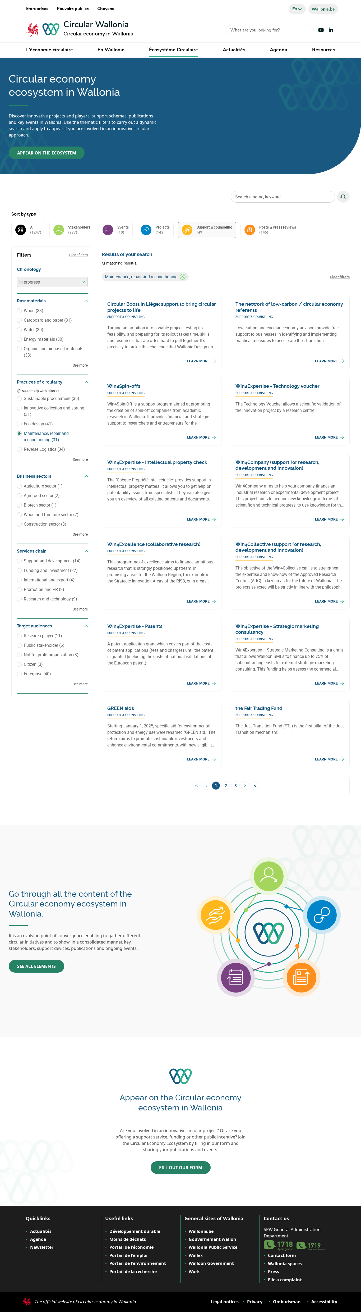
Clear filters (78, 254)
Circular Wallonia (96, 24)
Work (194, 1271)
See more (80, 365)
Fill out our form (180, 1167)
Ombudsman (287, 1302)
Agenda (278, 50)
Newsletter (41, 1247)
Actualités (234, 50)
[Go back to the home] (42, 30)
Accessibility (324, 1302)
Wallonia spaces (285, 1264)
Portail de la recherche (133, 1271)
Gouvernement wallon (212, 1239)
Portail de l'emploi (128, 1255)
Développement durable (134, 1231)
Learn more (198, 360)
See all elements (36, 966)
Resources (323, 50)
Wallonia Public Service (213, 1247)
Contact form (282, 1255)
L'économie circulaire (49, 50)
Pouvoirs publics (73, 9)
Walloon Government (211, 1263)
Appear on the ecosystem (46, 153)
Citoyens (105, 9)
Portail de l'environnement (137, 1263)
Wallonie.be (201, 1231)
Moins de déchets (127, 1239)
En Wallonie (111, 50)
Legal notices (225, 1302)
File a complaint (285, 1280)
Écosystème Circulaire (173, 50)
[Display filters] (86, 301)
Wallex (196, 1255)
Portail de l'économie (131, 1247)
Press (273, 1271)
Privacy (254, 1302)
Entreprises (37, 9)
